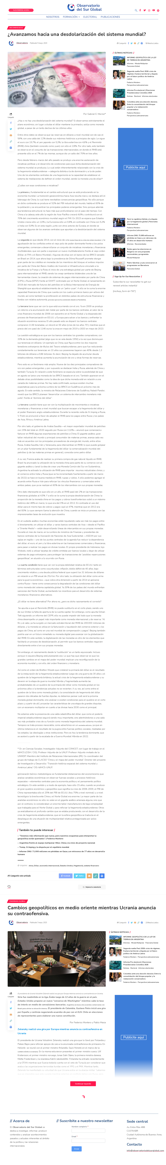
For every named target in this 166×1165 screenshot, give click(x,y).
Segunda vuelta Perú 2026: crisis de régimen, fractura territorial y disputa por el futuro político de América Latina (141, 951)
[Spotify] (158, 10)
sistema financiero (91, 866)
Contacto (134, 1144)
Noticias (130, 96)
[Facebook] (140, 10)
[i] (18, 774)
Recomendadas (16, 28)
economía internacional (49, 866)
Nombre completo (80, 1126)
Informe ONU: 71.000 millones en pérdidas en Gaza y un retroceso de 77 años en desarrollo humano (141, 238)
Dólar (36, 866)
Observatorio (22, 43)
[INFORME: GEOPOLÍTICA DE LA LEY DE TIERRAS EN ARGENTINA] (119, 60)
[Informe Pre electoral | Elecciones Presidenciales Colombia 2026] (119, 93)
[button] (136, 10)
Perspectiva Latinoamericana (137, 85)
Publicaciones (110, 17)
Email (75, 1136)
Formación (70, 17)
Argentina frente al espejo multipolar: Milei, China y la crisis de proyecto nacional (57, 843)
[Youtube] (153, 10)
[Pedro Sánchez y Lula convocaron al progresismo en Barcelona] (119, 266)
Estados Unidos (66, 866)
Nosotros (52, 17)
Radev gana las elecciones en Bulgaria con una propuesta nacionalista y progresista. (139, 251)
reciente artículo (85, 725)
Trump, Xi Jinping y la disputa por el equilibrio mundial (44, 847)
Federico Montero (133, 82)
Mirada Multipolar (141, 63)
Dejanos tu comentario (93, 887)
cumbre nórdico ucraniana (28, 1052)
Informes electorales (149, 96)
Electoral (90, 17)
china (31, 866)
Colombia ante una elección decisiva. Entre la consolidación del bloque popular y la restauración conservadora (142, 976)
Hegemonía (78, 866)
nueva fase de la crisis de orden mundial (85, 240)
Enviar (76, 1149)
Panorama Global (133, 66)
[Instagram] (149, 10)
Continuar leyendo (83, 1084)
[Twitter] (144, 10)
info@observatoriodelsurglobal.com (145, 1150)
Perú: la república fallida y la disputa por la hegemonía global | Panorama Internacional (142, 221)
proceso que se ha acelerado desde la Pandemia (67, 300)
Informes (130, 63)
